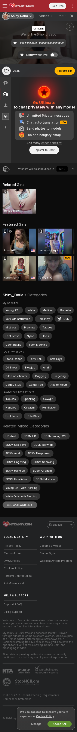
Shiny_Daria (13, 295)
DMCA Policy (12, 560)
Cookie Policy (45, 716)
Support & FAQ (13, 604)
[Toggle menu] (4, 6)
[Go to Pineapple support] (7, 682)
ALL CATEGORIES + (20, 504)
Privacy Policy (12, 545)
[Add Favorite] (6, 71)
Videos (45, 16)
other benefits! (51, 143)
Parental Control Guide (18, 575)
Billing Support (13, 611)
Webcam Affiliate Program (56, 560)
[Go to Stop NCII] (27, 682)
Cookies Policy (13, 568)
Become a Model (50, 545)
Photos (65, 16)
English (57, 524)
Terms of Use (12, 553)
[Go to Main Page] (23, 5)
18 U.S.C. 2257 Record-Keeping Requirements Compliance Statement (31, 697)
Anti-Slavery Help (14, 583)
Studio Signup (48, 553)
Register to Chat (44, 150)
